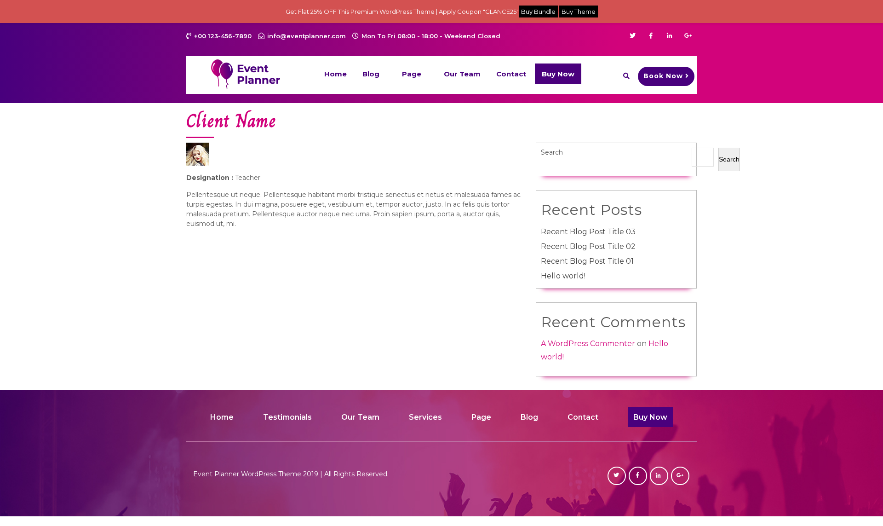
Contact (511, 73)
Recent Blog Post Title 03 (588, 231)
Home (335, 73)
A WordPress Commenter (588, 343)
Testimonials (287, 417)
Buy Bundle (538, 11)
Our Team (462, 73)
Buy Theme (579, 11)
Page (411, 73)
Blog (370, 73)
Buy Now (558, 73)
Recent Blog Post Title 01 (587, 261)
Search (552, 152)
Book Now (663, 76)
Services (425, 417)
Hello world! (563, 276)
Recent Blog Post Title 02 (588, 246)
